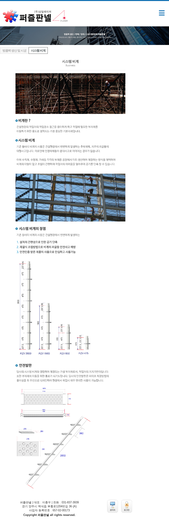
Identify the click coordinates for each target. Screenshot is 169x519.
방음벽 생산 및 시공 (14, 50)
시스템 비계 (38, 50)
